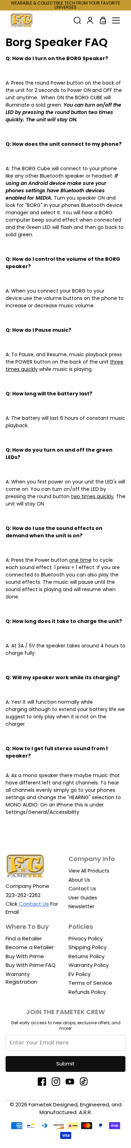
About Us (79, 879)
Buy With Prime (25, 956)
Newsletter (81, 906)
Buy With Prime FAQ (31, 965)
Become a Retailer (30, 947)
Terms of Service (90, 982)
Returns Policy (86, 956)
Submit (65, 1063)
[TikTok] (87, 1081)
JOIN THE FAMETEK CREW (65, 1011)
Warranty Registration (21, 978)
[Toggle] (116, 20)
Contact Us (82, 888)
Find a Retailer (24, 938)
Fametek (40, 1104)
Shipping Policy (87, 947)
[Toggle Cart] (103, 20)
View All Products (88, 870)
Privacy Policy (85, 938)
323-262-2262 (23, 895)
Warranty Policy (88, 965)
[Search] (77, 20)
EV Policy (79, 974)
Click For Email (32, 908)
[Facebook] (45, 1081)
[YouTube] (73, 1081)
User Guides (82, 897)
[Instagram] (59, 1081)
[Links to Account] (90, 20)
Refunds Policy (87, 992)
